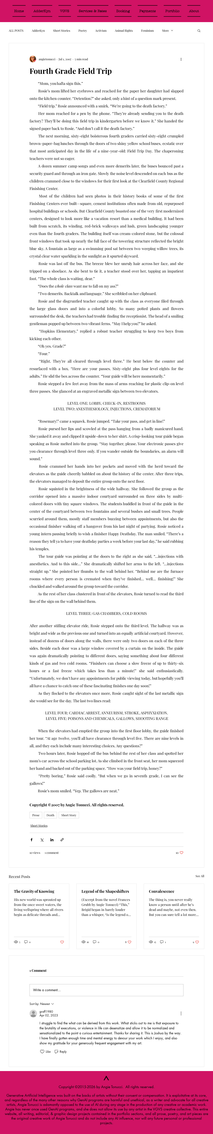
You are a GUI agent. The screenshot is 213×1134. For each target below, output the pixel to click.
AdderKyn (38, 30)
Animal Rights (124, 30)
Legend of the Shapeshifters (105, 891)
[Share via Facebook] (31, 840)
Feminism (147, 30)
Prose (36, 815)
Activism (100, 30)
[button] (199, 30)
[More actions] (180, 59)
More (165, 30)
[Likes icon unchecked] (42, 1051)
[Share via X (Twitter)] (42, 840)
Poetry (82, 30)
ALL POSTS (16, 30)
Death (50, 815)
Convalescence (161, 891)
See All (200, 876)
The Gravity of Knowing (34, 891)
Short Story (68, 815)
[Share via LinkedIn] (52, 840)
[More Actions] (180, 1013)
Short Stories (61, 30)
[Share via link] (62, 840)
